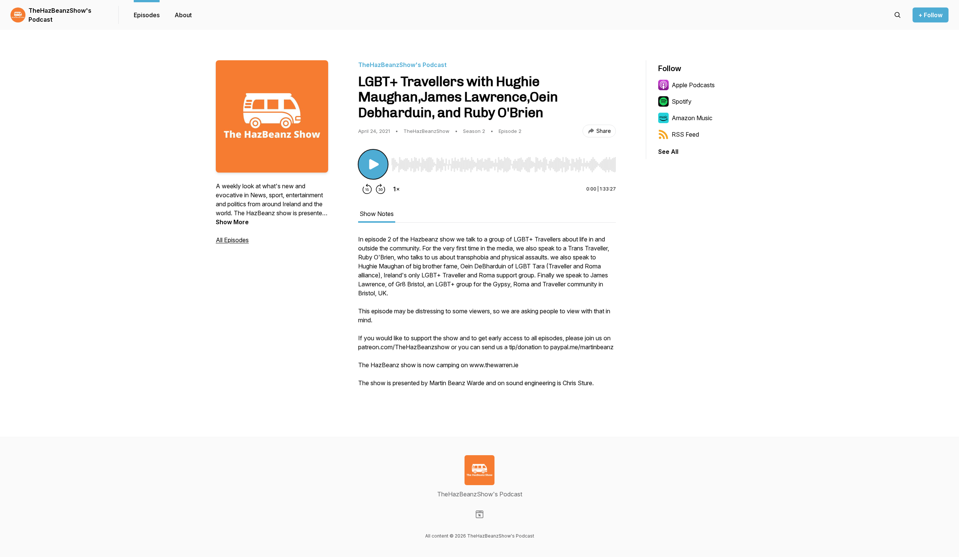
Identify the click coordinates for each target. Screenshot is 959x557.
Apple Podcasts (693, 85)
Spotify (682, 101)
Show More (232, 222)
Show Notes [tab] (377, 213)
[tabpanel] (487, 315)
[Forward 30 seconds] (380, 189)
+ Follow (931, 15)
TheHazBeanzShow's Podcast (59, 15)
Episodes (147, 15)
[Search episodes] (898, 14)
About (183, 15)
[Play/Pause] (373, 164)
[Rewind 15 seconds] (367, 189)
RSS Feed (685, 134)
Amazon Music (692, 118)
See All (668, 151)
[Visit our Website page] (479, 514)
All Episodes (232, 240)
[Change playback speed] (396, 189)
